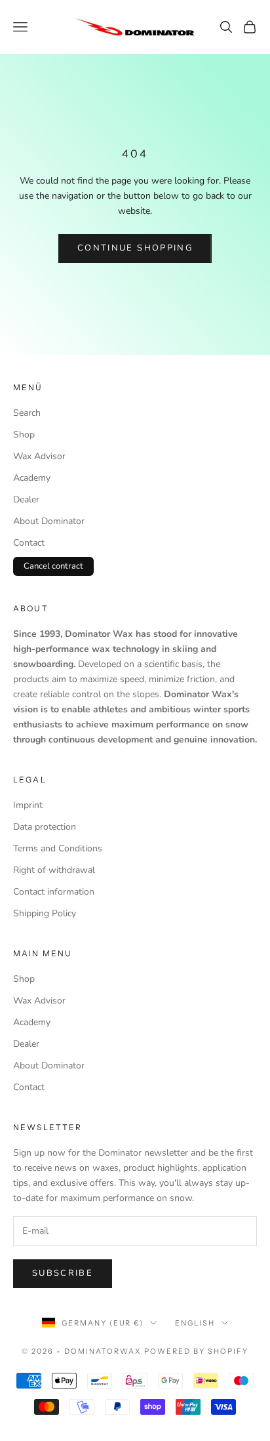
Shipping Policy (44, 913)
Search (27, 413)
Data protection (44, 827)
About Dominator (49, 521)
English (195, 1323)
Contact (29, 543)
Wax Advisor (39, 456)
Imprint (28, 805)
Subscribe (62, 1273)
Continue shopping (135, 248)
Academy (31, 478)
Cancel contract (53, 566)
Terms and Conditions (57, 848)
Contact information (53, 891)
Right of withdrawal (54, 870)
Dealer (26, 499)
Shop (24, 434)
